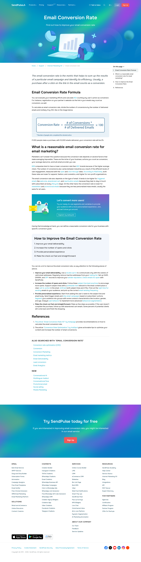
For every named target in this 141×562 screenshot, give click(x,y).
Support (50, 5)
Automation (15, 479)
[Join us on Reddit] (127, 547)
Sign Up (125, 5)
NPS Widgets (76, 502)
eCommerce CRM (78, 476)
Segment (38, 298)
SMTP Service (16, 471)
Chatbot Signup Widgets (50, 500)
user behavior (54, 301)
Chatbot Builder (47, 468)
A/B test (63, 288)
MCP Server (106, 488)
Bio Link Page (76, 482)
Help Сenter (106, 471)
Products (32, 5)
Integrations (106, 482)
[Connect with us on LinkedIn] (119, 547)
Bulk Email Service (18, 468)
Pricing (41, 5)
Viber (74, 488)
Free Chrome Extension (19, 491)
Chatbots (46, 464)
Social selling (38, 387)
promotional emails (51, 186)
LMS (73, 471)
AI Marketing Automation (80, 517)
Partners (71, 5)
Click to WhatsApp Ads (49, 488)
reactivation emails (71, 181)
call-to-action (44, 288)
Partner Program (107, 508)
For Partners (108, 496)
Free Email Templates (19, 485)
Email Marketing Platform (20, 497)
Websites (75, 479)
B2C (78, 166)
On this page (118, 67)
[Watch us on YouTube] (114, 547)
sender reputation (75, 277)
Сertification (106, 502)
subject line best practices (88, 283)
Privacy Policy (16, 548)
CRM (73, 474)
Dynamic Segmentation (80, 514)
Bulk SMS (75, 485)
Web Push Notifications (80, 491)
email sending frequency (88, 290)
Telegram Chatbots (48, 511)
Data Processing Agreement (65, 548)
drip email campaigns (71, 296)
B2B (33, 166)
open (62, 172)
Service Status (107, 474)
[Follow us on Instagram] (123, 547)
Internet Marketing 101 (109, 476)
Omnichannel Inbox (78, 508)
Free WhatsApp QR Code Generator (54, 494)
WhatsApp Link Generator (50, 491)
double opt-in (71, 273)
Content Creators (18, 511)
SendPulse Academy (109, 468)
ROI (75, 98)
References (119, 88)
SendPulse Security (46, 548)
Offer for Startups (108, 511)
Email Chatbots (47, 479)
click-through (73, 172)
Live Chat (75, 505)
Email (14, 464)
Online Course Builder (79, 468)
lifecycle (55, 184)
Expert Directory (107, 491)
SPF (46, 277)
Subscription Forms (18, 476)
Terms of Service (83, 548)
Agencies (105, 500)
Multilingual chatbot (41, 378)
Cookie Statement (30, 548)
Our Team (75, 526)
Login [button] (117, 5)
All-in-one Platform (78, 511)
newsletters (36, 186)
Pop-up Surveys (77, 500)
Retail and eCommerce (19, 505)
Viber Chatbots (47, 505)
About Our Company (81, 522)
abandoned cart (54, 181)
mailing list (93, 275)
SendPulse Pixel (77, 497)
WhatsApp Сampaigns (49, 485)
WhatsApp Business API (50, 482)
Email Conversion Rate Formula (125, 70)
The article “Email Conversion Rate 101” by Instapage (55, 322)
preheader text (72, 286)
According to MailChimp (93, 172)
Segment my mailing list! (66, 215)
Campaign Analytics (18, 482)
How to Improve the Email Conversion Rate (124, 83)
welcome (43, 181)
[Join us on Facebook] (106, 547)
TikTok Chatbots (47, 474)
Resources (61, 5)
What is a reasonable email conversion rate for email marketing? (124, 76)
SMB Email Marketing (19, 494)
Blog (103, 479)
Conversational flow (41, 381)
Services (76, 464)
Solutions (17, 502)
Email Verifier (16, 488)
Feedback (75, 529)
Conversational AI (40, 375)
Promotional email (40, 384)
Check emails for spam (91, 277)
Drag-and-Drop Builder (19, 474)
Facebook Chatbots (48, 508)
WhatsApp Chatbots (49, 476)
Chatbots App (46, 502)
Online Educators (17, 508)
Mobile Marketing (40, 390)
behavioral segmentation (92, 301)
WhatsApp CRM (47, 497)
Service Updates (77, 531)
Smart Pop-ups (77, 494)
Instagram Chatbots (48, 471)
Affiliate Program (107, 505)
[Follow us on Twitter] (110, 547)
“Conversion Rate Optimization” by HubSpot (61, 327)
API (103, 485)
